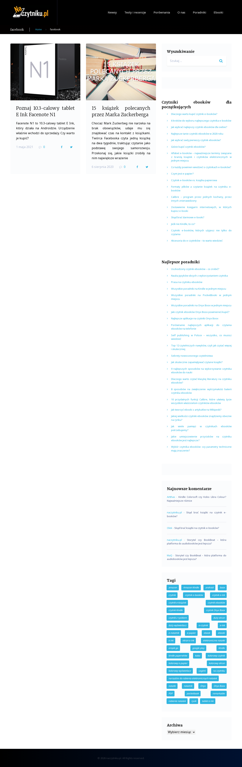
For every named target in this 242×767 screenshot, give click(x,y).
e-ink (222, 625)
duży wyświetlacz (177, 625)
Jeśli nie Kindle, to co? (183, 224)
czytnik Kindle (175, 610)
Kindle (221, 648)
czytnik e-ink (218, 595)
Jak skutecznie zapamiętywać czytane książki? (197, 362)
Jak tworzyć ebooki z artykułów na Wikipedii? (196, 409)
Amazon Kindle (191, 587)
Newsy (112, 12)
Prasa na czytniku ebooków (186, 282)
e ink (170, 640)
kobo (197, 655)
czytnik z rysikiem (177, 617)
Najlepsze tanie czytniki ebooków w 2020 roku (197, 133)
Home (38, 29)
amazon (172, 587)
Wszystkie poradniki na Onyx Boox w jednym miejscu (201, 305)
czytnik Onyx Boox (215, 610)
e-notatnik (173, 632)
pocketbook (193, 693)
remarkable (219, 693)
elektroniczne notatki (214, 640)
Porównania (162, 12)
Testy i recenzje (135, 12)
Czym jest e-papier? (182, 173)
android (209, 587)
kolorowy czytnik (216, 655)
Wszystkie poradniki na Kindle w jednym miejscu (198, 288)
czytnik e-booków (194, 595)
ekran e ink (188, 640)
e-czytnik (203, 625)
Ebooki (218, 12)
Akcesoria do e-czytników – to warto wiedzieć (197, 240)
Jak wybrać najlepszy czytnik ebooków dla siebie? (199, 127)
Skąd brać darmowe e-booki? (187, 217)
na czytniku (219, 670)
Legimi (202, 670)
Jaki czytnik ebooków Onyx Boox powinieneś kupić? (200, 312)
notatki (172, 685)
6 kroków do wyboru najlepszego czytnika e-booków (201, 120)
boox (222, 587)
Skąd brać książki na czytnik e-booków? (196, 528)
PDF (170, 693)
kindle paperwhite (177, 655)
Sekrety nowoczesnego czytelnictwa (192, 355)
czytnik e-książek (177, 602)
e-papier (191, 632)
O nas (181, 12)
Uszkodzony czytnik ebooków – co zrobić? (195, 269)
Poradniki (199, 12)
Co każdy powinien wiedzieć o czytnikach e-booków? (201, 167)
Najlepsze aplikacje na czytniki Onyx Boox (194, 318)
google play (198, 648)
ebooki (221, 632)
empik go (173, 648)
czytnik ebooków (216, 602)
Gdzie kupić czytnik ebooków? (188, 146)
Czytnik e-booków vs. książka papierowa (194, 180)
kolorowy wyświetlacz (179, 670)
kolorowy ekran (217, 663)
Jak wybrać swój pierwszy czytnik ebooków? (196, 140)
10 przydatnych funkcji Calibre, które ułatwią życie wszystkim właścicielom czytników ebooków (201, 401)
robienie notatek (177, 701)
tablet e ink (207, 701)
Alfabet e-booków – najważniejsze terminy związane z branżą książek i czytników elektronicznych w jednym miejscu (201, 156)
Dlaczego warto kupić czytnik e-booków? (194, 114)
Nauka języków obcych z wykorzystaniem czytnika (199, 275)
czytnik (172, 595)
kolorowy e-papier (177, 663)
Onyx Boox (219, 685)
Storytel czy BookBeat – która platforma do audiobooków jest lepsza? (196, 541)
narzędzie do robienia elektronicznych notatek (192, 678)
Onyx (203, 685)
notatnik (188, 685)
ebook (207, 632)
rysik (193, 701)
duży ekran (219, 617)
